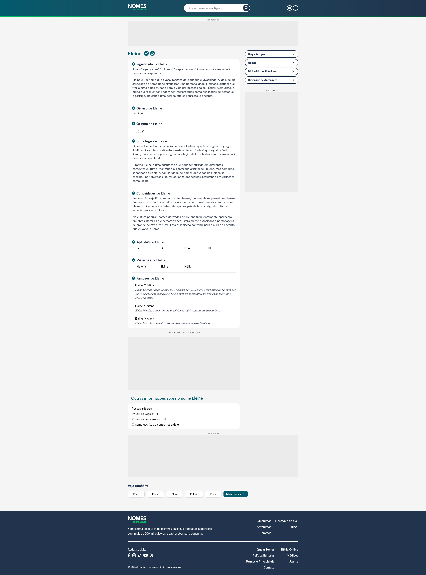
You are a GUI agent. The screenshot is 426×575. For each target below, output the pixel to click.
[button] (246, 8)
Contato (269, 567)
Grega (140, 130)
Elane (155, 494)
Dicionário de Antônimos (262, 80)
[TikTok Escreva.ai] (139, 555)
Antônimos (264, 527)
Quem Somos (265, 549)
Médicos (292, 555)
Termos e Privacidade (260, 561)
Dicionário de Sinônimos (262, 71)
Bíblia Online (289, 549)
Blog (294, 527)
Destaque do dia (286, 521)
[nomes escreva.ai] (137, 7)
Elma (174, 494)
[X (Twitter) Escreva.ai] (152, 555)
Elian (213, 494)
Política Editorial (263, 555)
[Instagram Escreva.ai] (134, 555)
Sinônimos (264, 521)
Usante (293, 561)
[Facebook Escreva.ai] (129, 555)
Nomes (252, 63)
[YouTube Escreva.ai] (145, 555)
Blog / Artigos (256, 54)
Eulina (193, 494)
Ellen (136, 494)
